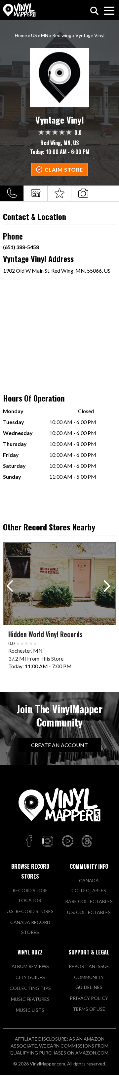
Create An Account (59, 745)
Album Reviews (30, 966)
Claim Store (64, 169)
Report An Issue (89, 966)
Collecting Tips (30, 988)
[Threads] (87, 841)
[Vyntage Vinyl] (59, 77)
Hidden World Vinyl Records (45, 634)
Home (21, 35)
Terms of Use (89, 1009)
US (34, 35)
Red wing (61, 35)
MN (44, 35)
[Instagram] (47, 841)
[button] (108, 587)
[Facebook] (30, 841)
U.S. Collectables (89, 912)
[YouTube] (67, 841)
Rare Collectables (89, 901)
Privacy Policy (89, 998)
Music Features (30, 999)
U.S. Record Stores (30, 911)
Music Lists (30, 1010)
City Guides (30, 977)
